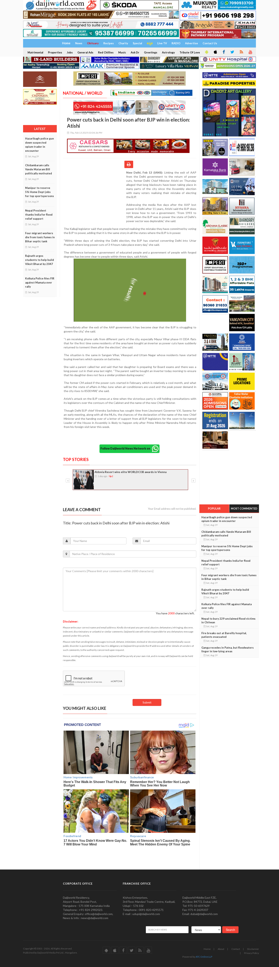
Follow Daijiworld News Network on (126, 448)
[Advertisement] (94, 197)
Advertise (191, 43)
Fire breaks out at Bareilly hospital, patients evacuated (224, 634)
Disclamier (253, 948)
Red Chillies (106, 52)
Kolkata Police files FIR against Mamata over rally (39, 282)
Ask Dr (135, 52)
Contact (235, 948)
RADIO (176, 43)
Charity (123, 43)
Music (122, 52)
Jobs (70, 52)
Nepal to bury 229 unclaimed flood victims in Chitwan (228, 620)
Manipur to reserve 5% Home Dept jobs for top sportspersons (39, 192)
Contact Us (210, 43)
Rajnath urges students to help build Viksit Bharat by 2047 (39, 260)
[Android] (206, 52)
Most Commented (244, 508)
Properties (55, 52)
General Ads (85, 52)
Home (207, 948)
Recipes (108, 43)
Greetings (150, 52)
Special (137, 43)
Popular (214, 508)
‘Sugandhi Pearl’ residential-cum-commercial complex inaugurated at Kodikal (139, 474)
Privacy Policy (251, 953)
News (78, 43)
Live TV (162, 43)
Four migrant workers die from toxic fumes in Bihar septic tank (40, 237)
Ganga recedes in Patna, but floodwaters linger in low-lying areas (227, 649)
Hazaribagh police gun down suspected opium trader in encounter (39, 144)
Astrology (168, 52)
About (221, 948)
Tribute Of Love (190, 52)
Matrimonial (35, 52)
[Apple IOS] (215, 52)
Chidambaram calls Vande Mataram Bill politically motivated (38, 169)
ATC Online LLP (204, 956)
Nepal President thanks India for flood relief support (38, 214)
